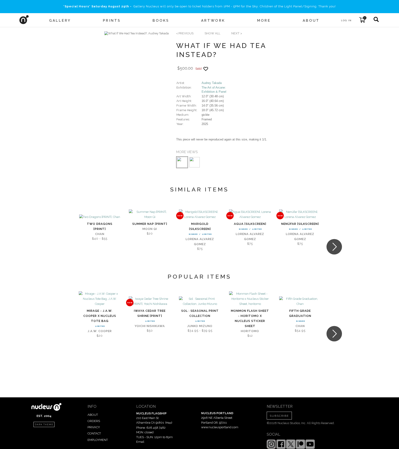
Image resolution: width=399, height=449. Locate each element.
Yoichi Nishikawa (150, 326)
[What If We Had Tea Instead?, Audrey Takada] (136, 33)
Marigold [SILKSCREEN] (200, 226)
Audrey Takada (212, 83)
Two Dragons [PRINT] (99, 226)
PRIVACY (94, 427)
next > (236, 33)
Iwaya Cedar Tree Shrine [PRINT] (150, 313)
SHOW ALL (212, 33)
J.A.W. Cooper (100, 331)
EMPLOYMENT (98, 440)
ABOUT (93, 414)
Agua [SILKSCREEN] (250, 224)
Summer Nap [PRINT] (149, 224)
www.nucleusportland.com (219, 427)
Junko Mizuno (199, 326)
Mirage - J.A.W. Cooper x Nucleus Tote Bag (99, 316)
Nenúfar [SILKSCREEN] (300, 224)
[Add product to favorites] (206, 69)
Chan (99, 234)
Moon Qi (149, 229)
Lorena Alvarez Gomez (200, 241)
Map (168, 422)
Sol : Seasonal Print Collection (200, 313)
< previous (184, 33)
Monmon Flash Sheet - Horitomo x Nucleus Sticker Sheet (250, 318)
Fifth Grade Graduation (300, 313)
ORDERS (94, 421)
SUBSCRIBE (279, 415)
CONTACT (94, 433)
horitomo (250, 331)
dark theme (44, 424)
